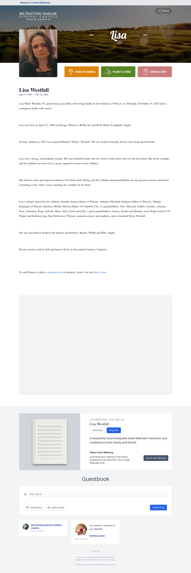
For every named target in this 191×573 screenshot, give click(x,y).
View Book (97, 430)
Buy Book (113, 430)
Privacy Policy (87, 560)
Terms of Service (104, 560)
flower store (100, 272)
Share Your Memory (156, 458)
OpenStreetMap (98, 564)
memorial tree (55, 272)
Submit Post (158, 507)
